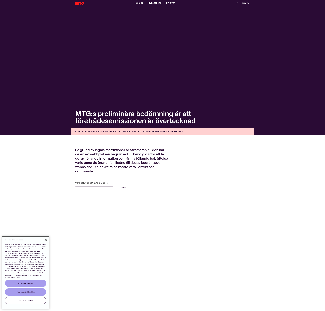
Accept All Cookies (25, 283)
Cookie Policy (15, 277)
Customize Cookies (26, 300)
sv (248, 3)
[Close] (46, 240)
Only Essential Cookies (26, 292)
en (243, 3)
